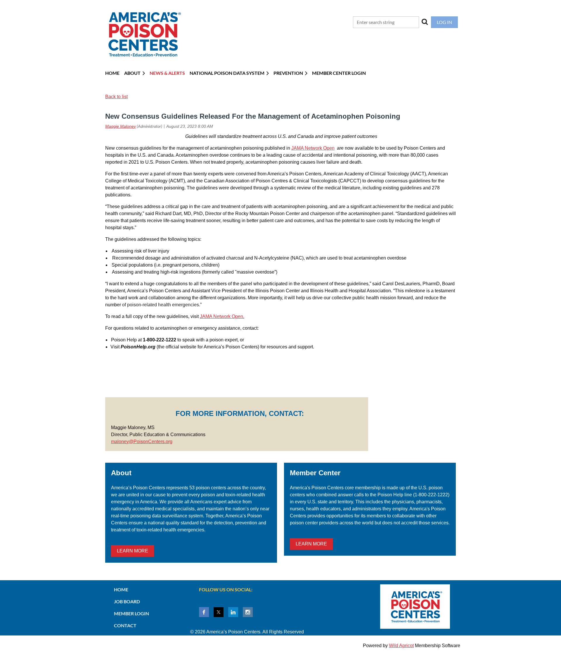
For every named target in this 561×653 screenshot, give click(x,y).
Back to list (116, 96)
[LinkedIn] (233, 612)
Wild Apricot (401, 645)
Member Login (131, 613)
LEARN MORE (132, 550)
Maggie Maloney (120, 126)
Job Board (127, 601)
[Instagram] (248, 612)
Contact (125, 625)
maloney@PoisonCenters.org (141, 441)
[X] (219, 612)
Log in (444, 22)
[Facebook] (204, 612)
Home (121, 589)
